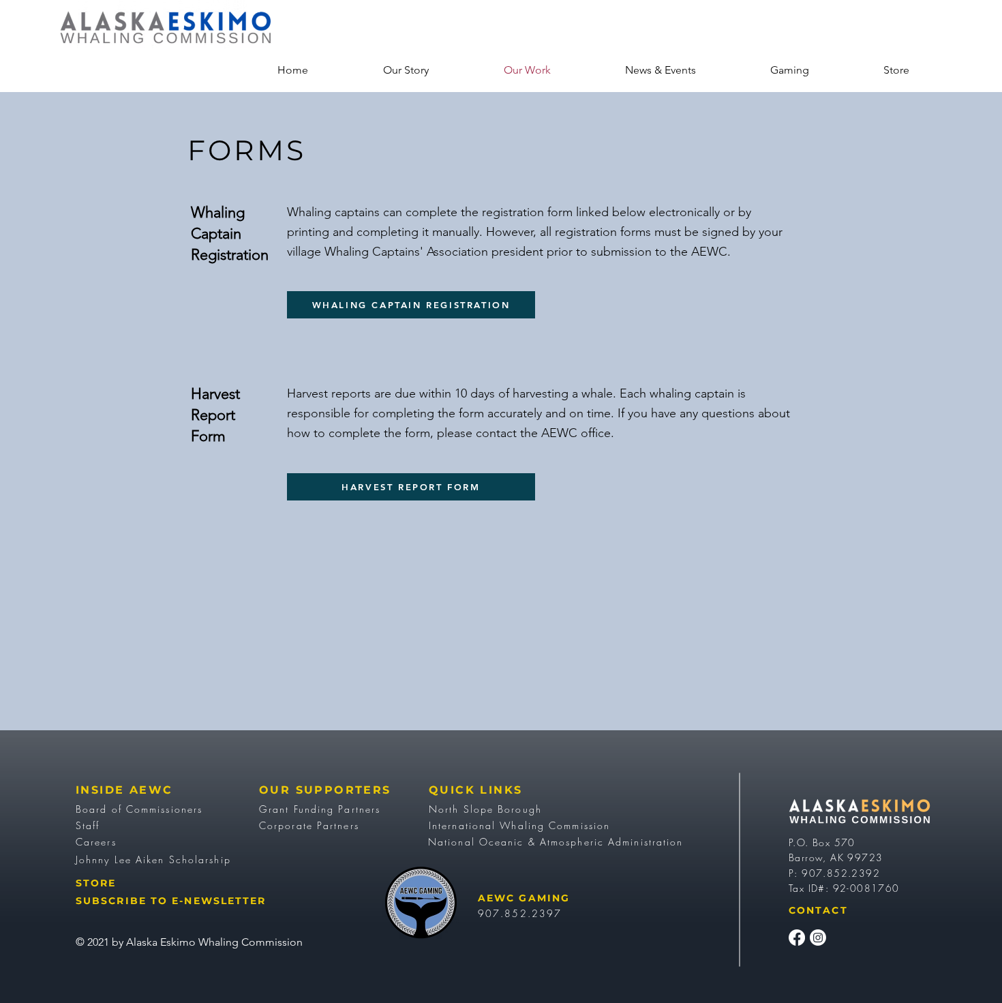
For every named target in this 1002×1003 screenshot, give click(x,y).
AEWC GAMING (524, 898)
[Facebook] (797, 937)
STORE (96, 883)
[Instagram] (818, 937)
